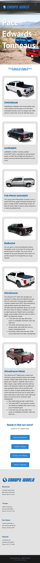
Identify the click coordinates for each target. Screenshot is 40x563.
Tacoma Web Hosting (20, 560)
